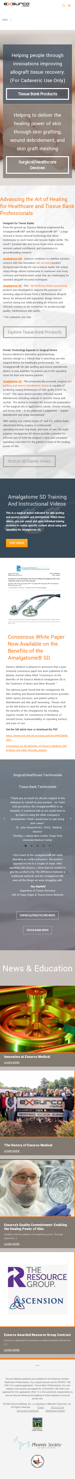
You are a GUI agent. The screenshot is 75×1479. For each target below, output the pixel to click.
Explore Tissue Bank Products (35, 332)
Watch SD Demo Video (29, 461)
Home (5, 19)
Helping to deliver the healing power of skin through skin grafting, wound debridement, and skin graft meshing (37, 132)
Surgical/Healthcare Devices (37, 165)
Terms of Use (57, 1407)
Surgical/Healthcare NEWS (37, 915)
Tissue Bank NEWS (37, 930)
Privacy (40, 1407)
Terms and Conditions (28, 1410)
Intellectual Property (55, 1410)
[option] (37, 819)
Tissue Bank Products (37, 94)
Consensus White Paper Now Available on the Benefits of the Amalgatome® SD (36, 647)
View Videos (16, 543)
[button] (4, 818)
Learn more (12, 1062)
